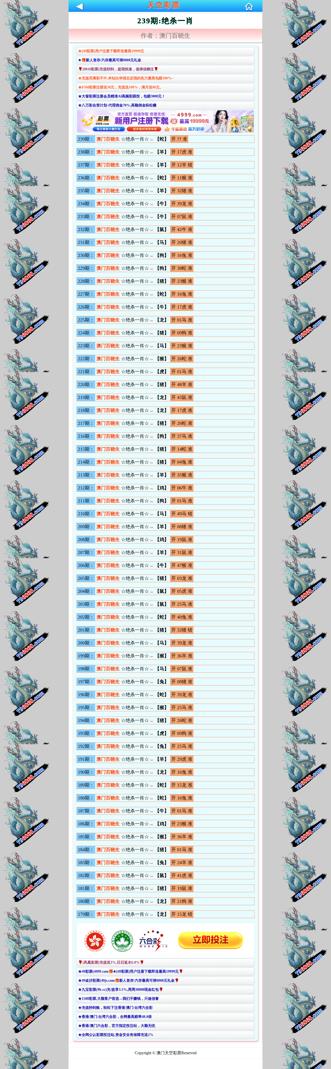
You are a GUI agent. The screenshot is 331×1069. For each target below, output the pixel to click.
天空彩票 (163, 5)
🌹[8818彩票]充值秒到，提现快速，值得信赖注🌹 (118, 69)
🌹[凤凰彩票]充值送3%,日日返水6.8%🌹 (111, 962)
